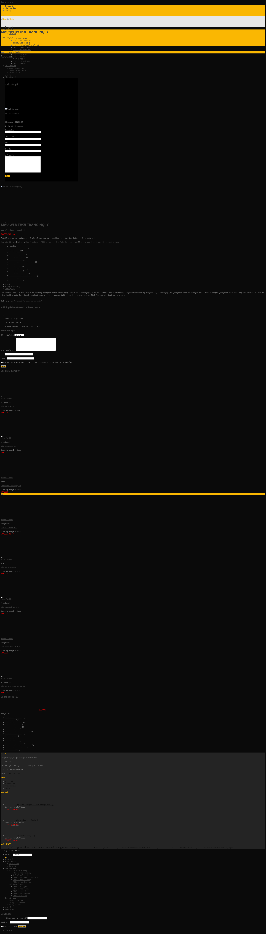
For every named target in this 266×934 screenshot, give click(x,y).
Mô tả (7, 284)
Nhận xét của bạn (8, 350)
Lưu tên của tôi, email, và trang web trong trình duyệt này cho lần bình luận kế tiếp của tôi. (38, 362)
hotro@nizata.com (13, 773)
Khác (12, 37)
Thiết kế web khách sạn (18, 273)
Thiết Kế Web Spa (16, 271)
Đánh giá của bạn (7, 335)
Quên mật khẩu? (7, 930)
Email (3, 358)
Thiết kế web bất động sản (19, 278)
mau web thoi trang (93, 242)
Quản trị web (10, 898)
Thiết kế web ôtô (19, 59)
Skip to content (7, 2)
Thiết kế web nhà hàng (22, 47)
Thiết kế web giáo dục (17, 257)
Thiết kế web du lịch (21, 57)
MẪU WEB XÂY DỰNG (9, 527)
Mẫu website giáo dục (9, 406)
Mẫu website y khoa (8, 567)
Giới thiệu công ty (16, 52)
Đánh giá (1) (10, 289)
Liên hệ (8, 10)
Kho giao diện (10, 8)
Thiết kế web (10, 783)
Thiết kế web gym (20, 54)
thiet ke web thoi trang (110, 242)
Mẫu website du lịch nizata (11, 646)
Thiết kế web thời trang (22, 41)
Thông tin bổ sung (12, 286)
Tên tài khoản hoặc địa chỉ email (14, 918)
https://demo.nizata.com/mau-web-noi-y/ (25, 301)
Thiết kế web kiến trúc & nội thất (26, 45)
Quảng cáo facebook (17, 902)
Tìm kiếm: (8, 854)
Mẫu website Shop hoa (10, 607)
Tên (3, 354)
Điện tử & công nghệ (21, 43)
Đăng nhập (22, 926)
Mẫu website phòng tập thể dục (13, 686)
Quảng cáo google (16, 900)
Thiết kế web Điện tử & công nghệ (22, 276)
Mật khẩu (5, 922)
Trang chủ (9, 6)
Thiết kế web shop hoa (22, 50)
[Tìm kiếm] (6, 857)
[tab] (135, 284)
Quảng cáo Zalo (15, 905)
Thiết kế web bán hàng (18, 38)
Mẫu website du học (9, 446)
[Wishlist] (1, 55)
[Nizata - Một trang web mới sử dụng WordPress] (7, 19)
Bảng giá (12, 866)
